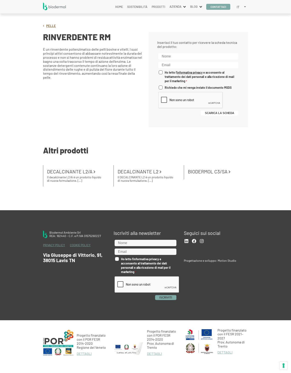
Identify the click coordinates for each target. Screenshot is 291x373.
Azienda (176, 6)
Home (119, 7)
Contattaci (218, 7)
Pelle (51, 25)
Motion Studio (227, 260)
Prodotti (158, 7)
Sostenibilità (137, 7)
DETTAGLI (84, 354)
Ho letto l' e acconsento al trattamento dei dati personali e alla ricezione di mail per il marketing (199, 77)
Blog (194, 6)
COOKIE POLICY (80, 245)
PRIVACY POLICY (54, 245)
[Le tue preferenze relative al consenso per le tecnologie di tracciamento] (283, 366)
